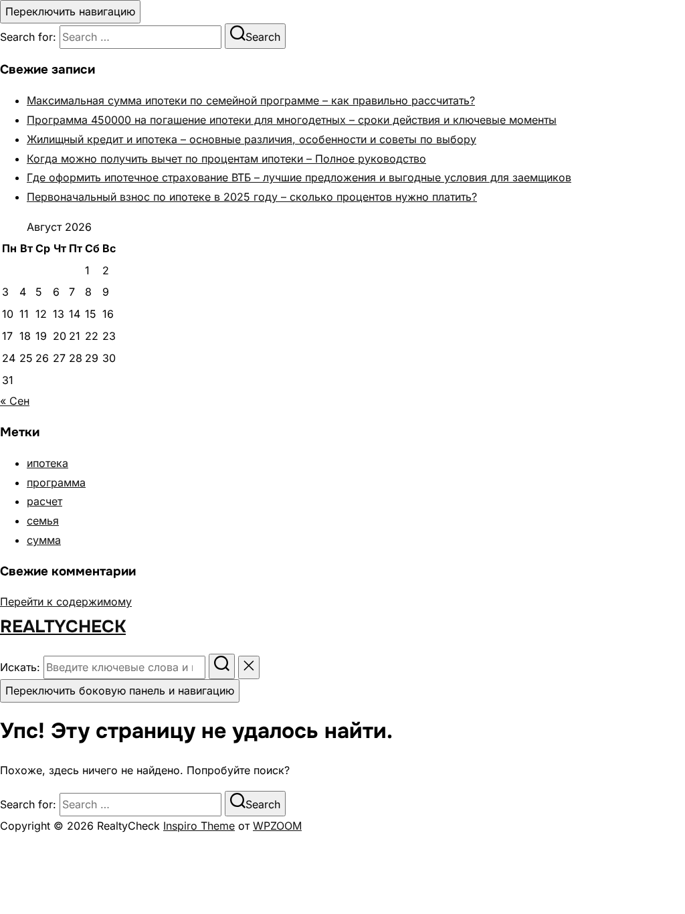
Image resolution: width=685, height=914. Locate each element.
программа (56, 482)
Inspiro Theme (199, 825)
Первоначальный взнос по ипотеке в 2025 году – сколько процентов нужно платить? (252, 196)
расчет (44, 501)
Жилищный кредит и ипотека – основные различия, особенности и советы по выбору (251, 139)
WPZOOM (277, 825)
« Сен (14, 400)
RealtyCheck (63, 627)
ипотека (47, 463)
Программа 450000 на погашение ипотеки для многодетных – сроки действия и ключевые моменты (292, 119)
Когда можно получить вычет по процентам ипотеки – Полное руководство (226, 158)
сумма (44, 540)
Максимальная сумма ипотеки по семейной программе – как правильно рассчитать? (251, 100)
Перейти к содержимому (66, 601)
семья (43, 520)
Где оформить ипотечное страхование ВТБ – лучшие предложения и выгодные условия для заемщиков (299, 177)
